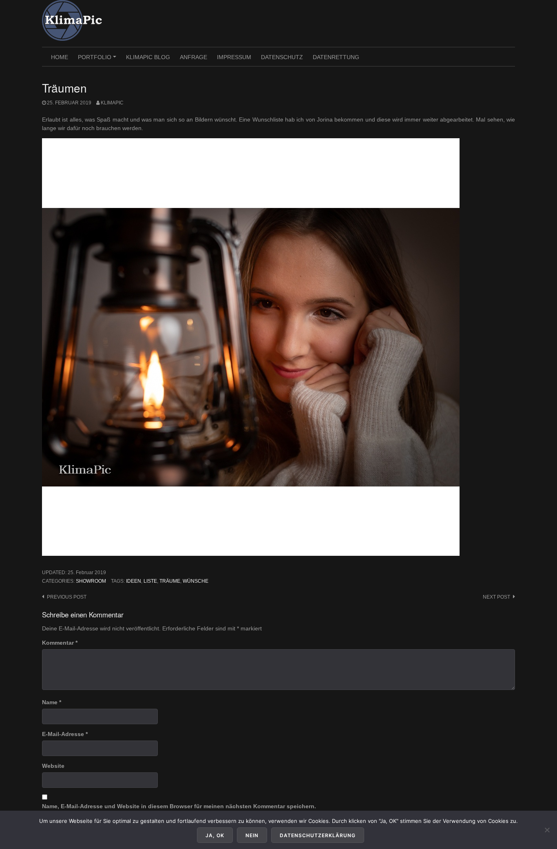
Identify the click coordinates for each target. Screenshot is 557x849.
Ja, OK (215, 835)
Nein (252, 835)
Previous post (66, 597)
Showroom (91, 581)
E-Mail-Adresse (65, 734)
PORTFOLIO (98, 60)
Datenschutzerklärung (318, 835)
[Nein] (547, 830)
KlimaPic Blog (148, 57)
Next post (496, 597)
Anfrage (193, 57)
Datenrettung (336, 57)
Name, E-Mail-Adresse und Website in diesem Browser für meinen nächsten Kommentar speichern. (179, 806)
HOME (59, 57)
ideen (133, 581)
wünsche (195, 581)
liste (150, 581)
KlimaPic (112, 103)
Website (53, 766)
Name (51, 702)
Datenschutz (282, 57)
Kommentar (59, 642)
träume (169, 581)
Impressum (234, 57)
